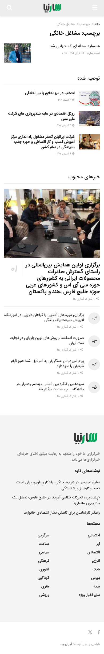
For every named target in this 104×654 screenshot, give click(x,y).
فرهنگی (43, 561)
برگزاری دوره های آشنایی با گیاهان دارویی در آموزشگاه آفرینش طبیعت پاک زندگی (44, 317)
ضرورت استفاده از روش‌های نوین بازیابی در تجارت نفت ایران (47, 340)
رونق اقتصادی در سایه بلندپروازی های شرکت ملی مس (41, 116)
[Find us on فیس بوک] (99, 632)
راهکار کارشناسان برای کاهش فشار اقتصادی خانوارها (62, 512)
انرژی (96, 561)
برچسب (84, 24)
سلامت (44, 544)
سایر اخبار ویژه (89, 595)
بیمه (97, 586)
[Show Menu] (94, 8)
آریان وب (65, 644)
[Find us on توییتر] (90, 632)
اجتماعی (94, 535)
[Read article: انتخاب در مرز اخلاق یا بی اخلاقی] (89, 98)
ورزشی (44, 595)
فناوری (44, 569)
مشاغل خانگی (66, 24)
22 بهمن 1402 (64, 126)
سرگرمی (43, 535)
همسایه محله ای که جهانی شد (75, 46)
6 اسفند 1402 (65, 100)
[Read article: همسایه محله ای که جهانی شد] (17, 53)
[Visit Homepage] (52, 8)
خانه (97, 24)
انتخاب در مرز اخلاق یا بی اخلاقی (50, 93)
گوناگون (43, 578)
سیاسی (44, 552)
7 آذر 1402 (75, 53)
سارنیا (90, 53)
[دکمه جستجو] (9, 8)
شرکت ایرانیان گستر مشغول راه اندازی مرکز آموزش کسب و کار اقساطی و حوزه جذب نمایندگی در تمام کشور (43, 142)
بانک (96, 569)
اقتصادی (93, 552)
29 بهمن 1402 (64, 154)
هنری (45, 586)
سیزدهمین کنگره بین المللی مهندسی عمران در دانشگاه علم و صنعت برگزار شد (50, 386)
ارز (98, 544)
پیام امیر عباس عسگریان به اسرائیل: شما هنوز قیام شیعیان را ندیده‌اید (47, 363)
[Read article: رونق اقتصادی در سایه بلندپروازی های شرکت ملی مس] (89, 118)
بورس (95, 578)
